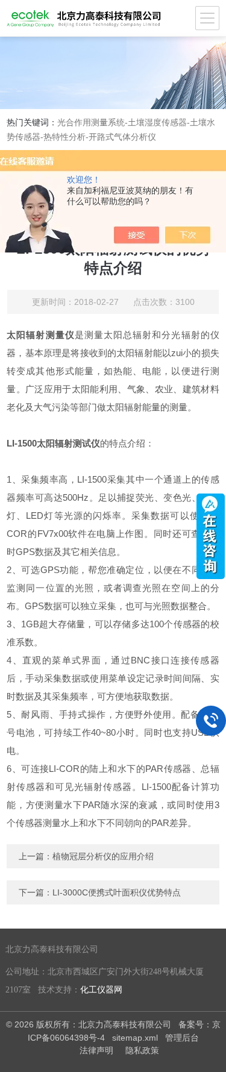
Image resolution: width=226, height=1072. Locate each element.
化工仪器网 (101, 989)
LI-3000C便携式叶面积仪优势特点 (116, 892)
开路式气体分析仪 (122, 137)
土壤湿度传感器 (157, 122)
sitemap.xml (135, 1037)
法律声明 (96, 1050)
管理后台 (182, 1037)
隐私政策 (142, 1050)
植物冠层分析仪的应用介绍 (103, 856)
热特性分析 (64, 137)
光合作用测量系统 (91, 122)
